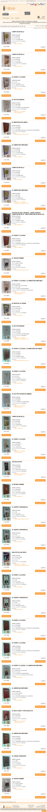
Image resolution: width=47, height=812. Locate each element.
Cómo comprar (31, 805)
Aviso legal (43, 805)
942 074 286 (16, 807)
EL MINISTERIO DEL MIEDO (29, 123)
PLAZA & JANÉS (18, 557)
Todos (12, 18)
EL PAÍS (17, 376)
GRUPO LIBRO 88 (18, 693)
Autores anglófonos (18, 43)
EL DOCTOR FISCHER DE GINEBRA (29, 394)
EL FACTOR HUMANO (29, 100)
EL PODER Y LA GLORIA (29, 77)
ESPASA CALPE (18, 308)
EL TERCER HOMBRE (29, 258)
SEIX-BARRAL (18, 104)
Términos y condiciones (40, 807)
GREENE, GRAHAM (16, 35)
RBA (16, 82)
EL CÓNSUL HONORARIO (29, 756)
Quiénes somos (31, 806)
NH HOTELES (18, 715)
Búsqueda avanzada (27, 13)
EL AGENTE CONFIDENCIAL (29, 507)
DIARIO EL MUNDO (19, 263)
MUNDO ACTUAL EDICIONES (21, 285)
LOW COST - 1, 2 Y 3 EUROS (19, 111)
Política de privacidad (41, 806)
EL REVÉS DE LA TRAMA (29, 304)
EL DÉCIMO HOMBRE (29, 485)
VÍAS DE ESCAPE (29, 462)
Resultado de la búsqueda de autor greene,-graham (13, 26)
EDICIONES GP (18, 444)
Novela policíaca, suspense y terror (21, 134)
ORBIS (16, 761)
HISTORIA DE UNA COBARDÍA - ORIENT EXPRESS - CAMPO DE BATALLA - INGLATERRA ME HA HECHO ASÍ (29, 213)
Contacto (30, 3)
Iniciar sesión (36, 3)
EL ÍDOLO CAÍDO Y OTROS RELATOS (29, 711)
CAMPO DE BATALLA (29, 32)
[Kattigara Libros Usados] (9, 8)
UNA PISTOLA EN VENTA (29, 553)
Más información (6, 50)
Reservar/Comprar (40, 50)
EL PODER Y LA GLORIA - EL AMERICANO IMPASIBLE (29, 281)
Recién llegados (5, 18)
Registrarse (43, 3)
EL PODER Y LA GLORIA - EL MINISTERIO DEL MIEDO (29, 349)
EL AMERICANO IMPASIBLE (29, 145)
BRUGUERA (17, 36)
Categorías (17, 18)
